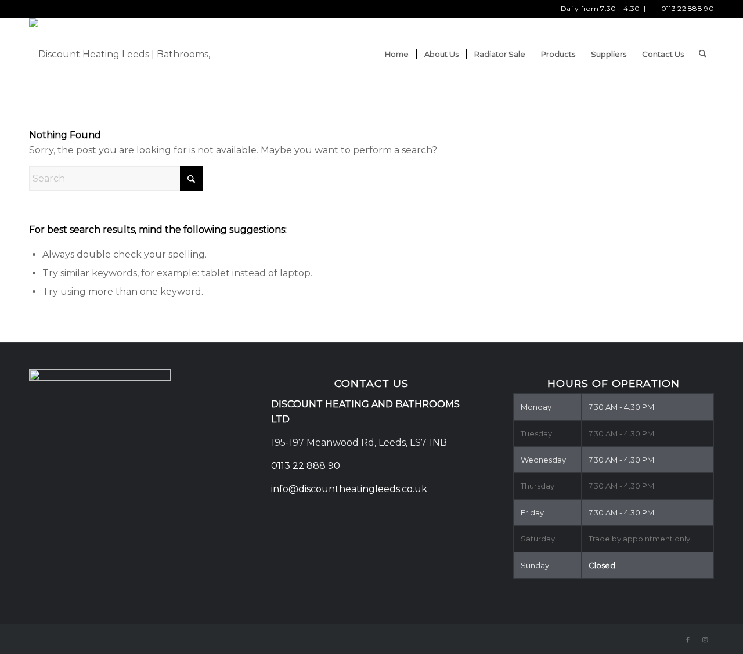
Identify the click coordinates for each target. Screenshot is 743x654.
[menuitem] (396, 54)
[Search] (702, 54)
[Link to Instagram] (705, 639)
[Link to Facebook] (688, 639)
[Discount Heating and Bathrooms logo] (138, 54)
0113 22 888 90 (687, 8)
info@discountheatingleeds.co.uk (350, 488)
